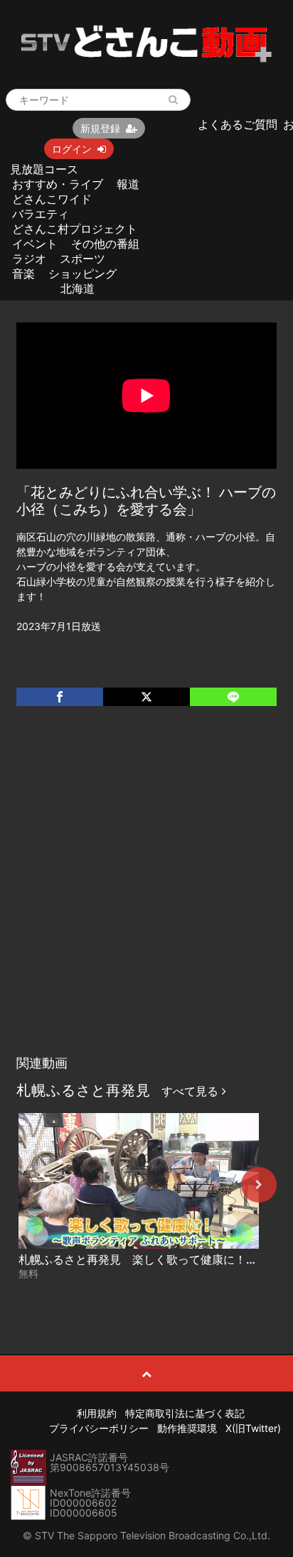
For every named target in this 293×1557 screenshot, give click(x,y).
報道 (128, 184)
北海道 (77, 288)
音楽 (23, 273)
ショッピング (82, 273)
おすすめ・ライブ (57, 184)
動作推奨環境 (187, 1428)
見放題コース (44, 169)
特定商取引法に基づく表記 (185, 1413)
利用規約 (97, 1413)
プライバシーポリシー (99, 1428)
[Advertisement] (146, 895)
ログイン (72, 149)
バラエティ (40, 214)
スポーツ (82, 258)
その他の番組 (105, 244)
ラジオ (29, 258)
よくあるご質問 (237, 124)
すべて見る (191, 1091)
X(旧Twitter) (253, 1428)
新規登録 (100, 128)
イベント (35, 244)
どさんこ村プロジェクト (74, 229)
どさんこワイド (52, 199)
